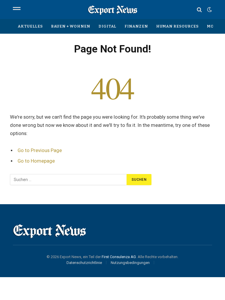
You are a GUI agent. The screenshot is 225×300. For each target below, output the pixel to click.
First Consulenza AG (119, 257)
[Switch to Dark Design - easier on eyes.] (209, 9)
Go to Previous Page (40, 150)
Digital (107, 26)
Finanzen (136, 26)
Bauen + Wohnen (70, 26)
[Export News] (112, 9)
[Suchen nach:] (68, 179)
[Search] (199, 9)
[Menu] (17, 9)
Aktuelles (30, 26)
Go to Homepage (36, 161)
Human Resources (177, 26)
